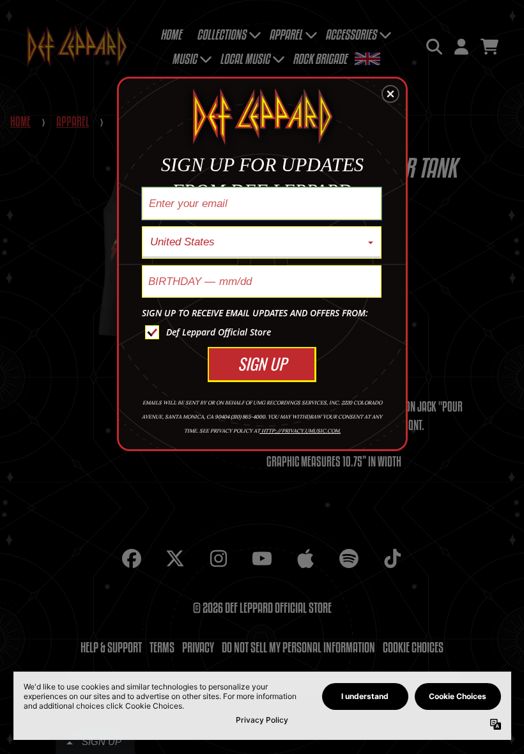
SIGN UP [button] (262, 363)
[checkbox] (263, 332)
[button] (390, 94)
